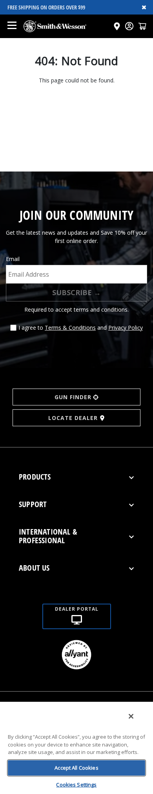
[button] (142, 26)
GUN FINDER (73, 397)
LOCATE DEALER (73, 418)
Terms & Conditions (70, 327)
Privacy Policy (125, 327)
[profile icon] (129, 26)
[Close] (131, 716)
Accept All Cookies (76, 767)
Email (13, 259)
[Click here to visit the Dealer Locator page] (117, 26)
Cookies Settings (76, 784)
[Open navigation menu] (12, 26)
